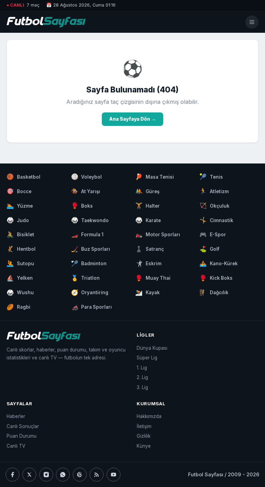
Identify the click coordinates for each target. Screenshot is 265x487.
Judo (18, 220)
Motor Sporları (157, 234)
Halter (147, 205)
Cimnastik (216, 220)
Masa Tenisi (154, 176)
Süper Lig (147, 357)
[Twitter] (29, 474)
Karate (148, 220)
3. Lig (142, 387)
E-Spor (212, 234)
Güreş (147, 191)
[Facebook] (12, 474)
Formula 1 (87, 234)
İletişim (144, 426)
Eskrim (148, 263)
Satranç (149, 249)
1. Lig (142, 367)
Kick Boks (216, 278)
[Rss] (97, 474)
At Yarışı (85, 191)
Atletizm (214, 191)
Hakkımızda (149, 416)
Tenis (211, 176)
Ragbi (18, 307)
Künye (144, 446)
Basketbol (23, 176)
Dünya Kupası (152, 348)
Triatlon (85, 278)
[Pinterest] (80, 474)
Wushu (20, 292)
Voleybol (86, 176)
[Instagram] (46, 474)
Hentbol (21, 249)
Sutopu (20, 263)
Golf (209, 249)
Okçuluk (214, 205)
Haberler (16, 416)
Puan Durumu (22, 436)
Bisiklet (20, 234)
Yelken (20, 278)
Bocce (19, 191)
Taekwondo (90, 220)
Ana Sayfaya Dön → (132, 119)
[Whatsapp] (63, 474)
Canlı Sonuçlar (23, 426)
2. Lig (142, 377)
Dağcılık (213, 292)
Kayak (147, 292)
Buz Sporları (90, 249)
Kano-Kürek (218, 263)
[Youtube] (113, 474)
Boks (82, 205)
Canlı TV (16, 446)
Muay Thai (152, 278)
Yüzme (20, 205)
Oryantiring (90, 292)
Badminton (89, 263)
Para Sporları (91, 307)
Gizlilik (143, 436)
